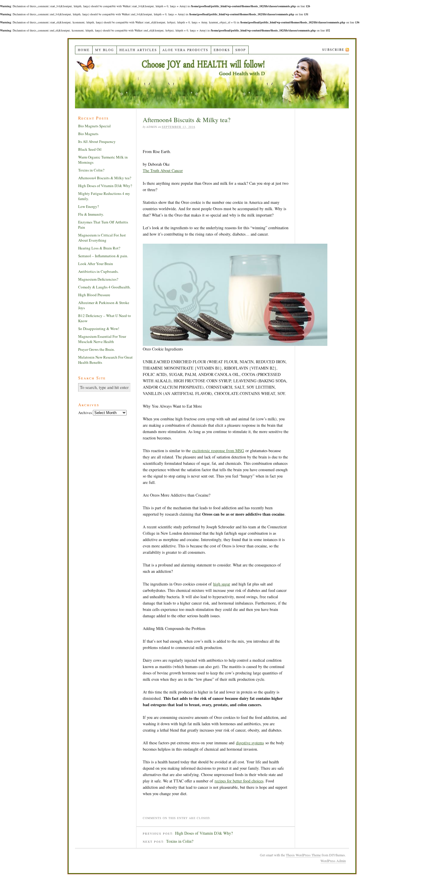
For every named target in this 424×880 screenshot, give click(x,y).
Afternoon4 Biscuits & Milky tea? (104, 177)
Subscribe (333, 49)
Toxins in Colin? (179, 841)
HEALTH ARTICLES (138, 50)
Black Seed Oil (90, 149)
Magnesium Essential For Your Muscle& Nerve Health (102, 339)
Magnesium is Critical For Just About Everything (102, 237)
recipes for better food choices (239, 781)
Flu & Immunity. (91, 214)
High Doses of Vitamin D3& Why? (204, 833)
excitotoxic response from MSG (218, 450)
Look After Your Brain (95, 263)
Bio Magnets (88, 133)
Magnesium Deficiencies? (98, 279)
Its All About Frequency (97, 141)
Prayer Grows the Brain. (96, 349)
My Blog (104, 50)
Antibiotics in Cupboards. (98, 271)
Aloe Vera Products (185, 50)
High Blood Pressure (94, 294)
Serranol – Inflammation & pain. (103, 255)
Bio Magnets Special (94, 125)
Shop (240, 50)
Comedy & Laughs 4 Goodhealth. (104, 287)
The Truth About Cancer (163, 170)
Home (84, 50)
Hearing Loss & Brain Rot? (99, 248)
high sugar (221, 584)
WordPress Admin (333, 860)
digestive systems (250, 742)
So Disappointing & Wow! (98, 328)
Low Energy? (88, 206)
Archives (85, 412)
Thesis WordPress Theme (303, 855)
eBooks (222, 50)
